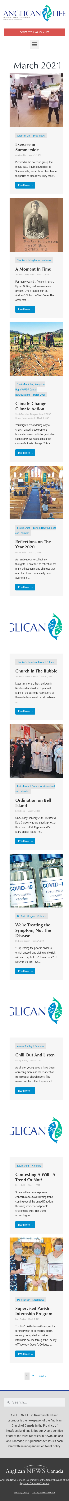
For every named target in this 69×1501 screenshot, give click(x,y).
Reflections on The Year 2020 (33, 544)
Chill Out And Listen (35, 1055)
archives (46, 260)
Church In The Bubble (36, 671)
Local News (39, 135)
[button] (34, 44)
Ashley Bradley (24, 1046)
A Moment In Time (33, 269)
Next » (42, 1376)
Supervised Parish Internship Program (33, 1311)
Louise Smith (23, 527)
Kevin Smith (23, 1165)
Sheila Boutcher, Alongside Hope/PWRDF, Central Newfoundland (30, 389)
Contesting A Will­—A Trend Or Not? (35, 1177)
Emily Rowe (23, 786)
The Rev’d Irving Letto (28, 260)
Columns (51, 662)
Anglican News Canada (12, 1479)
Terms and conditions (43, 1492)
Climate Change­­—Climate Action (32, 406)
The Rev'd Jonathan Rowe (30, 662)
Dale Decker (23, 1299)
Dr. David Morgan (26, 916)
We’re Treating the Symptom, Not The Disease (33, 930)
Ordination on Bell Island (33, 802)
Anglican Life (23, 135)
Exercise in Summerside (27, 147)
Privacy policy (21, 1492)
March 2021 (39, 394)
